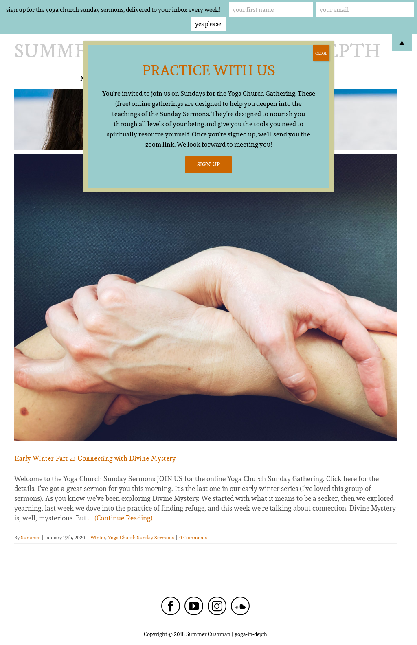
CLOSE (321, 53)
